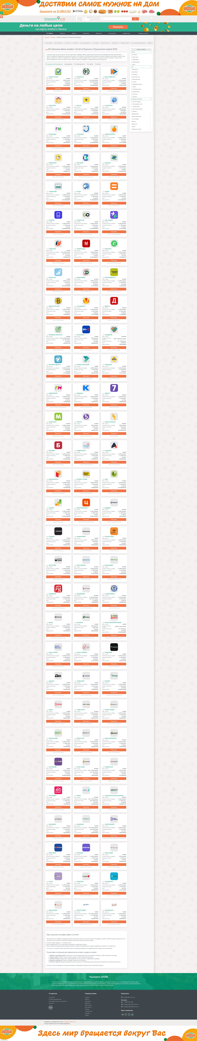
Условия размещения (55, 999)
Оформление (135, 113)
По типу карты (135, 119)
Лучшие (134, 82)
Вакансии (99, 33)
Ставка (133, 126)
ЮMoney (134, 111)
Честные (134, 96)
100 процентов (58, 43)
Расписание (88, 1005)
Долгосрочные (136, 77)
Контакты (51, 1003)
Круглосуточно (105, 43)
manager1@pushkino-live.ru (131, 1004)
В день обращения (85, 43)
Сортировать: (68, 64)
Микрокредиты (136, 62)
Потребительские (136, 89)
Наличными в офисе (137, 109)
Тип (133, 66)
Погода (87, 1009)
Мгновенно (115, 43)
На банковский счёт (137, 104)
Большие (134, 54)
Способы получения (137, 99)
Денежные (135, 72)
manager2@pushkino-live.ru (131, 1006)
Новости (62, 33)
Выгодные (135, 69)
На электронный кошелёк (138, 43)
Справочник (126, 33)
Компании (86, 33)
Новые (134, 86)
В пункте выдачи (136, 101)
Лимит (133, 52)
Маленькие (135, 57)
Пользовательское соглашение (58, 1001)
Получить (58, 88)
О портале (52, 997)
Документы (134, 124)
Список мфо (48, 43)
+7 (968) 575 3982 (128, 1002)
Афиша (74, 33)
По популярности (79, 64)
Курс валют (88, 1007)
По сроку (98, 64)
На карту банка (136, 106)
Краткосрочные (136, 79)
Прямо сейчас (151, 43)
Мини (133, 64)
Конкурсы (87, 1013)
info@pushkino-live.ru (129, 997)
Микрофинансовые (137, 84)
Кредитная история (136, 129)
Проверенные (136, 91)
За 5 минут (96, 43)
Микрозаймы (135, 59)
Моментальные (125, 43)
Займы (87, 1015)
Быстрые (75, 43)
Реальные (134, 94)
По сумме (90, 64)
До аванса (134, 74)
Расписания (112, 33)
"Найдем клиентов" (69, 1021)
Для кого (134, 121)
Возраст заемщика (136, 116)
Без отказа (67, 43)
